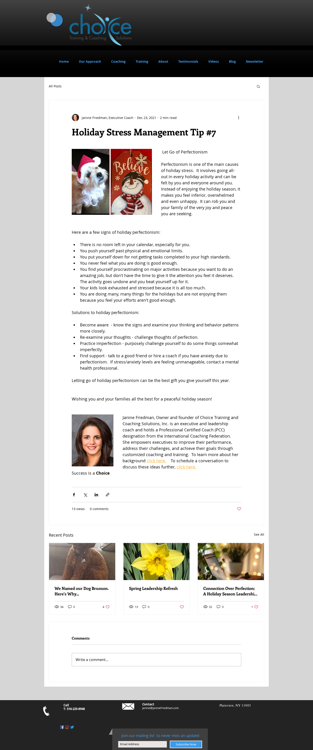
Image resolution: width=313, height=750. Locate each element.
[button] (118, 61)
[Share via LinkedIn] (96, 494)
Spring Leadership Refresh (153, 588)
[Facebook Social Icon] (62, 727)
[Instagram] (67, 727)
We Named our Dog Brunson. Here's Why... (82, 591)
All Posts (55, 86)
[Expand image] (91, 182)
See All (259, 534)
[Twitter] (72, 727)
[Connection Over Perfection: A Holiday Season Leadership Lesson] (231, 561)
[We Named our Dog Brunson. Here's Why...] (82, 561)
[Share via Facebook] (74, 494)
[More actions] (238, 117)
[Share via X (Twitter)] (85, 494)
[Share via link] (107, 494)
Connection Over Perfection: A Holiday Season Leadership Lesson (230, 591)
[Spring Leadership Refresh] (157, 561)
